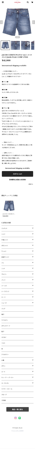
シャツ (3, 234)
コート (3, 372)
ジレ (2, 263)
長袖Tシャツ (5, 257)
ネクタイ (3, 337)
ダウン (3, 366)
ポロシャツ (4, 245)
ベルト (3, 343)
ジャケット (4, 228)
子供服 (3, 400)
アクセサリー (5, 354)
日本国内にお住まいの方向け (17, 179)
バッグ (3, 309)
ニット (3, 268)
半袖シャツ (4, 240)
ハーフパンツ (5, 291)
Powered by (15, 431)
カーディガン (5, 383)
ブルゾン (3, 274)
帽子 (2, 314)
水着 (2, 360)
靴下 (2, 331)
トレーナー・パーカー (7, 377)
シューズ (4, 303)
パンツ (3, 280)
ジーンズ (4, 286)
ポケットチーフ (5, 326)
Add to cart (17, 174)
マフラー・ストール (6, 389)
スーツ (3, 297)
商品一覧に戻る (17, 409)
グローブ (4, 395)
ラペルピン (4, 320)
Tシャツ (3, 251)
